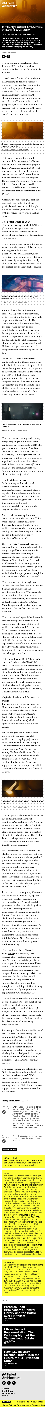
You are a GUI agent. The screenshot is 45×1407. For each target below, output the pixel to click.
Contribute (7, 1391)
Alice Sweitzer (28, 35)
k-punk (10, 831)
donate (6, 1402)
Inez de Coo (9, 1341)
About (5, 1396)
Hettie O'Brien (10, 1363)
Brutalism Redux (21, 560)
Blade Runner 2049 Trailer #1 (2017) (15, 302)
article (11, 953)
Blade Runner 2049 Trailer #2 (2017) (15, 150)
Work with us (8, 1393)
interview (23, 161)
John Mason (9, 1319)
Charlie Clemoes (9, 35)
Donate (5, 1389)
